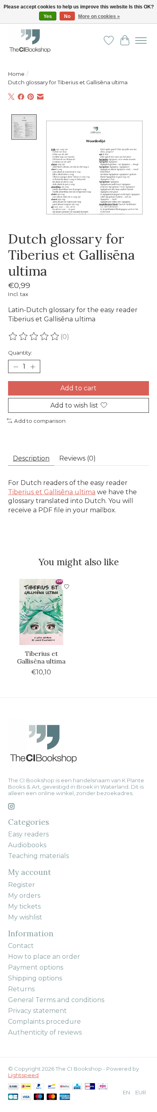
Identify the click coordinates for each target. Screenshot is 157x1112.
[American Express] (65, 1097)
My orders (24, 895)
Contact (21, 946)
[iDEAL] (26, 1087)
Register (21, 885)
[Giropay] (90, 1087)
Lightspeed (23, 1075)
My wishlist (25, 917)
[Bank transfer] (13, 1087)
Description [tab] (31, 458)
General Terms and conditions (56, 1000)
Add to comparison (40, 421)
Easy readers (28, 834)
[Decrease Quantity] (15, 366)
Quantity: (20, 352)
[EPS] (103, 1087)
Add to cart (78, 388)
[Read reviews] (34, 336)
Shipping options (35, 978)
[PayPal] (39, 1087)
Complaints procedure (44, 1021)
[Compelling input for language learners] (38, 40)
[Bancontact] (52, 1087)
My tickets (24, 906)
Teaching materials (38, 856)
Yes (47, 16)
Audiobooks (27, 845)
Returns (21, 989)
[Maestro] (39, 1097)
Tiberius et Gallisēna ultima (51, 492)
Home (16, 74)
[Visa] (26, 1097)
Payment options (35, 967)
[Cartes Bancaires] (13, 1097)
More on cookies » (99, 16)
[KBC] (77, 1087)
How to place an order (44, 956)
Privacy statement (37, 1011)
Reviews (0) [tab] (77, 458)
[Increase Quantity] (32, 366)
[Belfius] (65, 1087)
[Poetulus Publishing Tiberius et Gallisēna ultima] (41, 612)
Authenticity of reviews (45, 1032)
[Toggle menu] (141, 40)
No (67, 16)
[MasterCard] (52, 1097)
